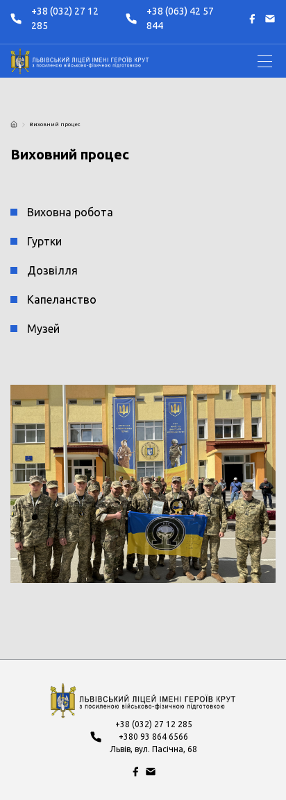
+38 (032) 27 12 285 (65, 18)
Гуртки (44, 241)
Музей (43, 328)
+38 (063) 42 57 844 (180, 18)
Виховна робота (70, 212)
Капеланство (61, 299)
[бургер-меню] (265, 61)
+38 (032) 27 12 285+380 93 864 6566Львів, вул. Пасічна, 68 (153, 737)
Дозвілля (52, 270)
